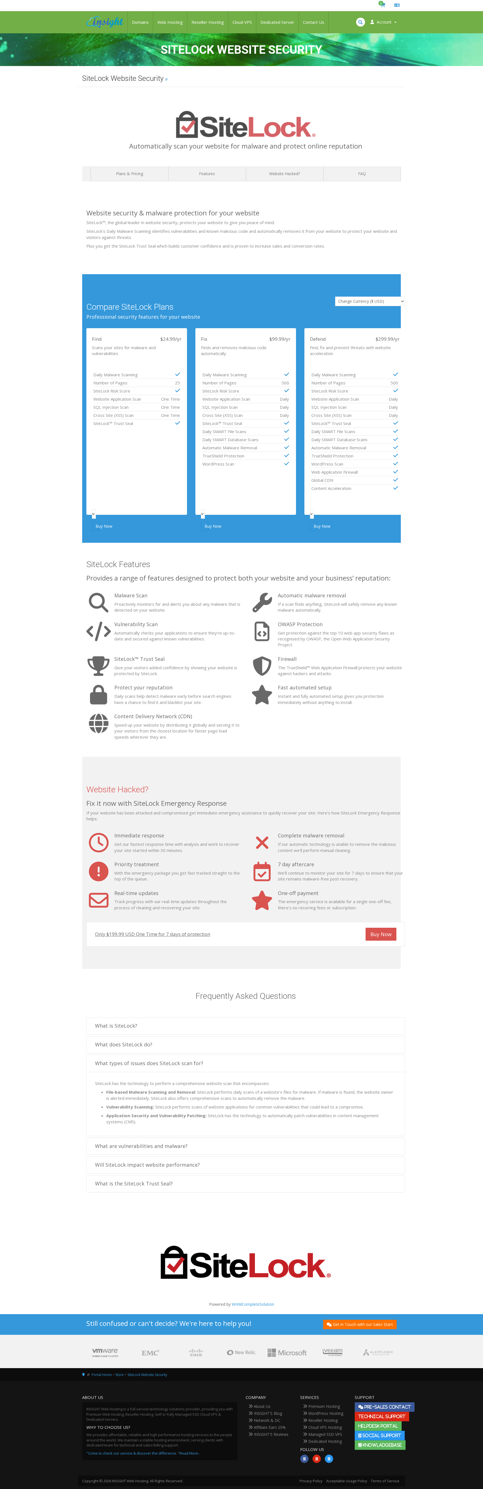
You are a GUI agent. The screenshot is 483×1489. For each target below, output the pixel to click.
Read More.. (189, 1453)
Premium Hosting (323, 1406)
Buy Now (97, 526)
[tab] (246, 1026)
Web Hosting (170, 22)
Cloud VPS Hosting (324, 1427)
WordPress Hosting (325, 1413)
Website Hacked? (284, 173)
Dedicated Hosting (324, 1441)
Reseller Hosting (207, 22)
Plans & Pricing (129, 173)
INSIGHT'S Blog (267, 1413)
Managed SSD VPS (324, 1434)
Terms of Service (385, 1480)
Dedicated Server (277, 22)
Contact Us (313, 22)
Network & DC (266, 1420)
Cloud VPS (242, 22)
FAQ (362, 173)
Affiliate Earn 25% (269, 1427)
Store (119, 1374)
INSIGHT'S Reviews (270, 1434)
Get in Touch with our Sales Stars (363, 1324)
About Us (262, 1406)
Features (207, 173)
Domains (140, 22)
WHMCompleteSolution (253, 1304)
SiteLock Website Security (147, 1374)
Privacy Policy (311, 1480)
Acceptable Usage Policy (346, 1480)
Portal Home (102, 1374)
